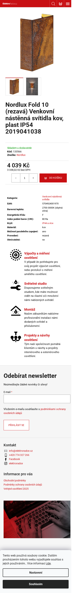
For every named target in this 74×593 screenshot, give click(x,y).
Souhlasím (36, 584)
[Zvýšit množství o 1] (33, 178)
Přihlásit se (16, 425)
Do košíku (55, 177)
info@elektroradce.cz (21, 450)
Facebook (14, 459)
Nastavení (35, 572)
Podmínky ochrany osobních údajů (23, 484)
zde (48, 563)
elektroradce (16, 463)
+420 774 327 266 (19, 455)
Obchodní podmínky (15, 480)
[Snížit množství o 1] (16, 178)
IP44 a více (47, 223)
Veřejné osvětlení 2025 (16, 488)
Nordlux (21, 155)
